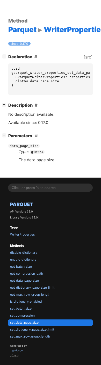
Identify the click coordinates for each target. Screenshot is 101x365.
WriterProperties (22, 234)
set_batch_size (21, 308)
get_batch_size (21, 266)
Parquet (21, 204)
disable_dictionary (23, 252)
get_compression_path (26, 273)
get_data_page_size (24, 280)
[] (5, 56)
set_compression (22, 315)
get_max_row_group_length (30, 294)
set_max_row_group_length (30, 336)
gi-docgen (18, 350)
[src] (88, 57)
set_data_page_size (24, 322)
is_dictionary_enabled (26, 301)
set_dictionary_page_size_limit (32, 329)
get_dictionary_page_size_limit (32, 287)
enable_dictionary (23, 259)
